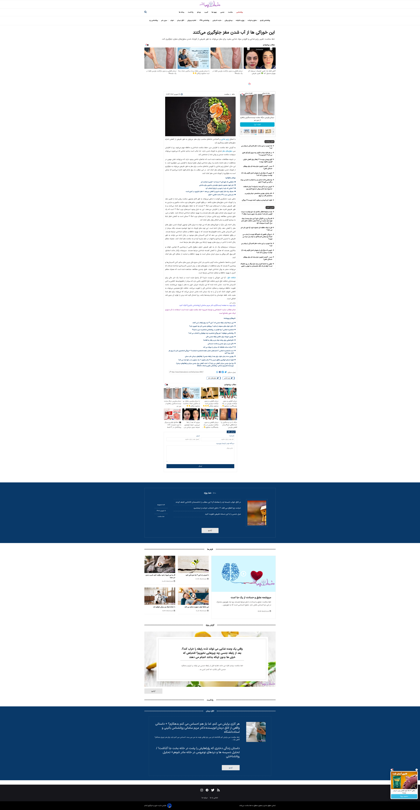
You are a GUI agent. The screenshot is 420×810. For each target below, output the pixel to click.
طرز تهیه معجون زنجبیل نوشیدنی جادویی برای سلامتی (216, 185)
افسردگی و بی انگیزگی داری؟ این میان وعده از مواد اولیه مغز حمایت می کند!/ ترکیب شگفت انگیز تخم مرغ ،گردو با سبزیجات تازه (256, 220)
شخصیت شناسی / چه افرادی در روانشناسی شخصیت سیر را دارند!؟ (213, 330)
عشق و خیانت (252, 20)
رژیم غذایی (225, 139)
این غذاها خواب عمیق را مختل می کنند (197, 607)
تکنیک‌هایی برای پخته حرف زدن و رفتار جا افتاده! (218, 340)
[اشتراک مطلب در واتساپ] (217, 372)
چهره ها (214, 12)
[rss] (218, 790)
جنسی (222, 12)
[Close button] (417, 770)
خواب (172, 20)
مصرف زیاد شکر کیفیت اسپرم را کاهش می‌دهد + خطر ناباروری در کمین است (210, 191)
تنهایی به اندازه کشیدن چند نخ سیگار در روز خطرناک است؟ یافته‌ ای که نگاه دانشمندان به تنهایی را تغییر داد (256, 266)
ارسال (200, 466)
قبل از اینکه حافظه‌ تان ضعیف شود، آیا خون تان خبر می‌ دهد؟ (256, 228)
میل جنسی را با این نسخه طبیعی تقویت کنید (223, 514)
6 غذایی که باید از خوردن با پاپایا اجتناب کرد (220, 188)
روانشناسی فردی (265, 20)
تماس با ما (214, 797)
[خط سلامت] (210, 4)
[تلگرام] (225, 372)
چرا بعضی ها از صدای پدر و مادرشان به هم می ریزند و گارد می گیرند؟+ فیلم (256, 181)
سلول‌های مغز (227, 151)
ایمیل (198, 436)
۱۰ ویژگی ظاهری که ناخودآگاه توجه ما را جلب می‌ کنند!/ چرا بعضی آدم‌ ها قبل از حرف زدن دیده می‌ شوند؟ (257, 236)
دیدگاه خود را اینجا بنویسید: (225, 443)
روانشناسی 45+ (204, 20)
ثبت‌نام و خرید (257, 124)
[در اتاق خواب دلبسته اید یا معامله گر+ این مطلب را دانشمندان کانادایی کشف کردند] (256, 513)
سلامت (230, 12)
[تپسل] (249, 84)
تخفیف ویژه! (404, 796)
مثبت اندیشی (217, 20)
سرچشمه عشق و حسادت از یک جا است (251, 597)
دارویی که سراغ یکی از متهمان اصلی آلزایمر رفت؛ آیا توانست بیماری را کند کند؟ (257, 174)
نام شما (231, 436)
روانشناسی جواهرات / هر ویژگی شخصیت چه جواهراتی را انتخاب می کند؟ (211, 333)
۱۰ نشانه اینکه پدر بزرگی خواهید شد (164, 607)
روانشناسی (239, 12)
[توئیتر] (223, 372)
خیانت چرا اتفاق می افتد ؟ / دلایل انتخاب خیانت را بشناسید (217, 508)
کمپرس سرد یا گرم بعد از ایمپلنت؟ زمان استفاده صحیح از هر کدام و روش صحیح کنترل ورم (257, 187)
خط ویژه (207, 493)
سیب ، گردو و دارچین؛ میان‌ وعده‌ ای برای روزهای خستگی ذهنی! (257, 167)
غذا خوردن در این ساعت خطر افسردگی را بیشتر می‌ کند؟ (256, 147)
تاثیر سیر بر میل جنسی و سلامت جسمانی (221, 344)
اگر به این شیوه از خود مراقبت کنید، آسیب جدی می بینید (160, 576)
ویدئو (199, 12)
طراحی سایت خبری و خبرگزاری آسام (155, 805)
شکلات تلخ (232, 277)
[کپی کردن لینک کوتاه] (185, 372)
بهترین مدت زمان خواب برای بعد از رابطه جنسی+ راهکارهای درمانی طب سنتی (209, 356)
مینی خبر (164, 20)
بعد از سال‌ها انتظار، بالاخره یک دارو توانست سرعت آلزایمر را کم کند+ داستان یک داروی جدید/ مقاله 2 (256, 213)
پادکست (191, 12)
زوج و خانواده (240, 20)
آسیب (206, 12)
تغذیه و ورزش (192, 20)
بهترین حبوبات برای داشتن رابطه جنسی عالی (220, 337)
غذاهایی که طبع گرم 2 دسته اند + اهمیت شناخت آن (217, 182)
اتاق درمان (180, 20)
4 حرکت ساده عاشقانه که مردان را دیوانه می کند (218, 347)
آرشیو (210, 530)
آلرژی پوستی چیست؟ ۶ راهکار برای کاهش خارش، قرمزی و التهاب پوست (257, 160)
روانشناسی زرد (153, 20)
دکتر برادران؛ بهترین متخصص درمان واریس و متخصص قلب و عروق (258, 194)
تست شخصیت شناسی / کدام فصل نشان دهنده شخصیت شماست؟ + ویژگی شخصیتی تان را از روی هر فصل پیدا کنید (201, 352)
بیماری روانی (229, 20)
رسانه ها (182, 12)
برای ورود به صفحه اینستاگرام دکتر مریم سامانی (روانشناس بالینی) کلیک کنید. (207, 305)
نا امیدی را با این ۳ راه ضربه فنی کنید (197, 575)
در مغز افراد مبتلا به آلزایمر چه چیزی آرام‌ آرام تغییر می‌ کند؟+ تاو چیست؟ (257, 154)
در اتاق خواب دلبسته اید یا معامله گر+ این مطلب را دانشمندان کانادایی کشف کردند (208, 502)
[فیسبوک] (220, 372)
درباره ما (205, 797)
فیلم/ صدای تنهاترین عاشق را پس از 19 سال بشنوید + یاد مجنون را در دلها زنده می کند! (206, 360)
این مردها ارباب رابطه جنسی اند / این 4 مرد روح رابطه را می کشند (213, 323)
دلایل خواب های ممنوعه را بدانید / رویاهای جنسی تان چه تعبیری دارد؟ (211, 326)
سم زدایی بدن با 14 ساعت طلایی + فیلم (221, 195)
